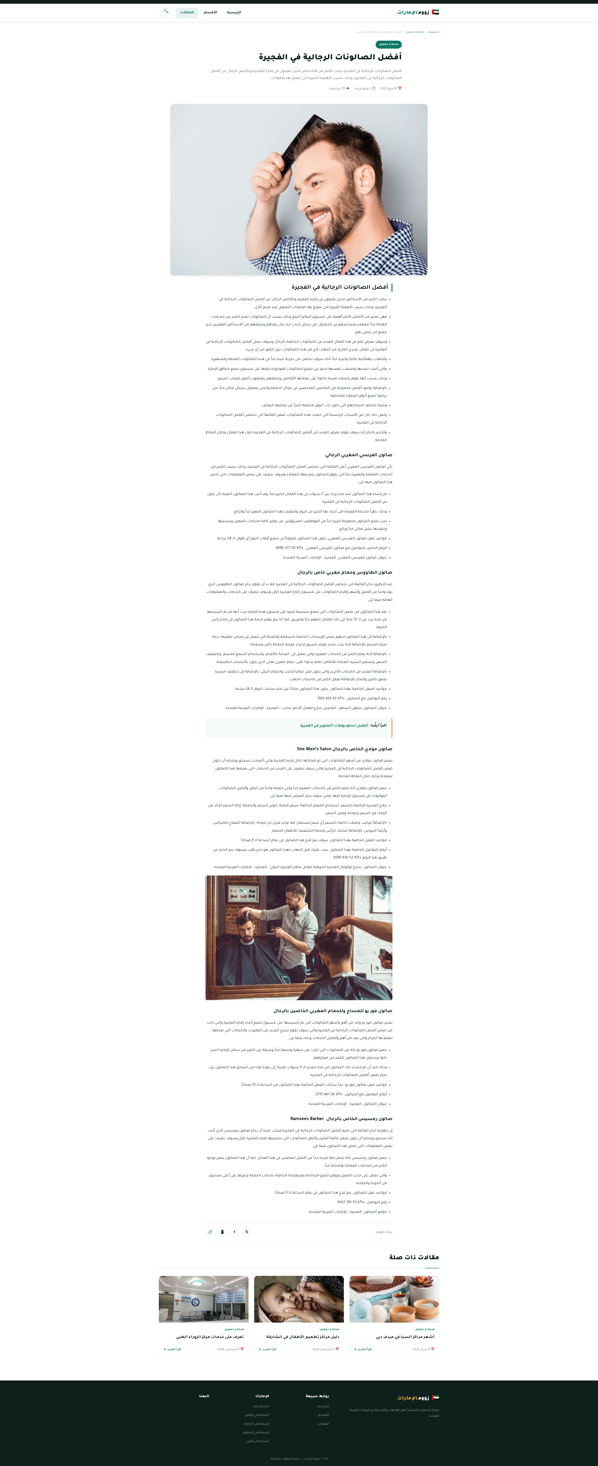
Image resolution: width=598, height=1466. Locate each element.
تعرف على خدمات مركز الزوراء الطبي (210, 1337)
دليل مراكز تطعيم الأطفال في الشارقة (302, 1337)
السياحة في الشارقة (256, 1432)
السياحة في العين (257, 1441)
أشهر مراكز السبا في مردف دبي (405, 1337)
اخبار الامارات (261, 1406)
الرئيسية (234, 13)
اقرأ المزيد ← (363, 1349)
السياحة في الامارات (256, 1424)
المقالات (187, 13)
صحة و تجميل (415, 32)
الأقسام (210, 13)
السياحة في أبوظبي (256, 1415)
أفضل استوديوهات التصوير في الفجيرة (334, 726)
